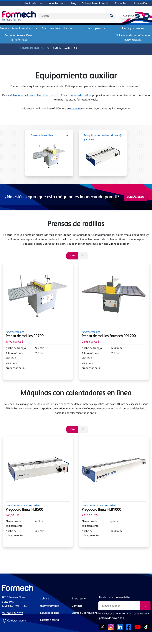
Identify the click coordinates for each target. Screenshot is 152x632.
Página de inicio (31, 48)
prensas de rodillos (80, 95)
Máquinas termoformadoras (17, 28)
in (83, 255)
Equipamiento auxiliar (54, 28)
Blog (73, 3)
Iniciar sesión (139, 3)
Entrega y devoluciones (85, 613)
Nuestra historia (49, 620)
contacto (75, 108)
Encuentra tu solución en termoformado (19, 37)
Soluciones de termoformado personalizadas (133, 37)
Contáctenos (135, 197)
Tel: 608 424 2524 (12, 613)
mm (72, 255)
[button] (19, 620)
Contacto (120, 3)
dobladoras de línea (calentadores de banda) (36, 95)
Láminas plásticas (95, 28)
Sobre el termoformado (95, 3)
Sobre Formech (56, 3)
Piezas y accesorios (133, 28)
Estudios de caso (32, 3)
